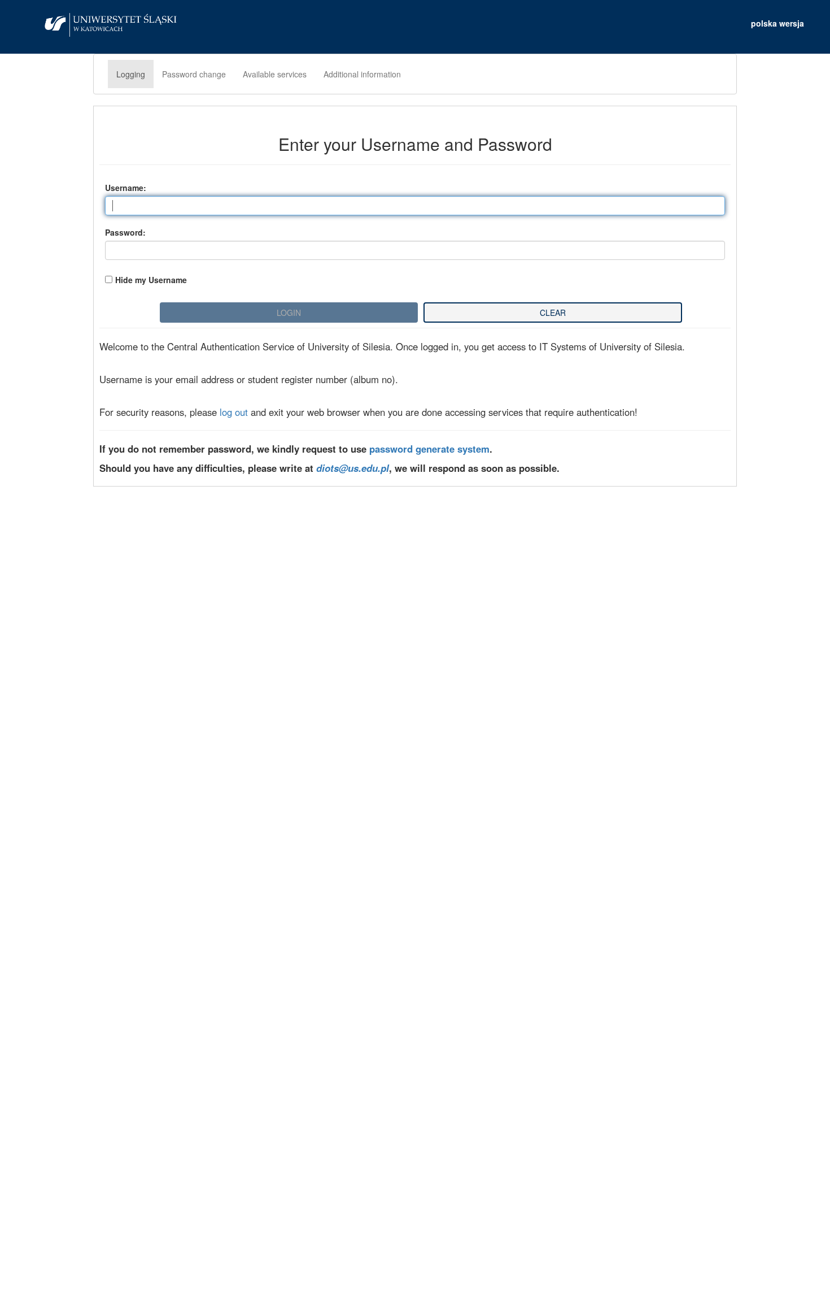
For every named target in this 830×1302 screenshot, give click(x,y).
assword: (125, 232)
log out (234, 412)
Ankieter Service (163, 762)
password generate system (429, 448)
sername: (125, 187)
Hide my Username (151, 279)
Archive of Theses (167, 747)
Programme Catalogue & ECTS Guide (217, 730)
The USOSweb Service (180, 714)
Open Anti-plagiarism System (195, 795)
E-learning (147, 779)
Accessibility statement (415, 1281)
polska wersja (777, 23)
